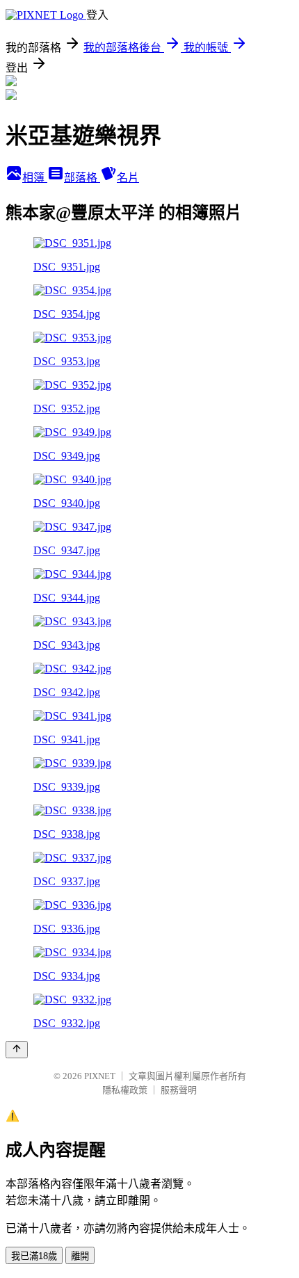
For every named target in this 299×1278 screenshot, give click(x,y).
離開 (80, 1256)
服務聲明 (179, 1090)
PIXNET (99, 1076)
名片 (128, 178)
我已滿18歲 (34, 1256)
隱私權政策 (124, 1090)
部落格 (82, 178)
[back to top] (17, 1049)
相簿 (34, 178)
